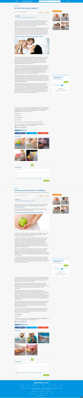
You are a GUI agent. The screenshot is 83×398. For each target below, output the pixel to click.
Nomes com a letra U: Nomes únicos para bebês (65, 28)
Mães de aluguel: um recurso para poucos (19, 159)
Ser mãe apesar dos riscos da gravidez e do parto (31, 159)
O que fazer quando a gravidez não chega (31, 341)
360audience (44, 395)
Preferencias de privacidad (23, 178)
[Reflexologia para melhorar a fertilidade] (31, 148)
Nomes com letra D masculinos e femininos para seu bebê (56, 28)
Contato (49, 385)
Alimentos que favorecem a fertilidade (19, 147)
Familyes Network (34, 391)
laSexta (41, 393)
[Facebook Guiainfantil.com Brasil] (56, 90)
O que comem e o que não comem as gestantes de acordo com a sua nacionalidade (31, 353)
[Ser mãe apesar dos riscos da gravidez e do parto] (31, 160)
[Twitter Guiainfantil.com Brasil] (63, 90)
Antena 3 (36, 393)
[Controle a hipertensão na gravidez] (20, 343)
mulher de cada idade (29, 92)
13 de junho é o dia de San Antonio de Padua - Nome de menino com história (56, 19)
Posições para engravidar (43, 146)
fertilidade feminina (33, 205)
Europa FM (52, 393)
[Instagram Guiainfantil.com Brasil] (60, 90)
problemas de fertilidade (39, 71)
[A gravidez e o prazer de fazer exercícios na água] (43, 343)
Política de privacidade (34, 385)
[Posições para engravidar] (43, 148)
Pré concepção (23, 319)
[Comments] (47, 12)
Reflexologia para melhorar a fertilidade (31, 147)
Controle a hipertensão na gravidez (19, 341)
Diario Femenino (48, 391)
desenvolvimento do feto (20, 206)
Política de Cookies (37, 178)
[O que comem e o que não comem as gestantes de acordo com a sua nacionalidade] (31, 355)
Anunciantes (55, 385)
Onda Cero (46, 393)
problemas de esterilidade (20, 245)
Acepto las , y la (28, 178)
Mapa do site (61, 385)
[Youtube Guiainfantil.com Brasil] (65, 90)
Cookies (27, 385)
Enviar (46, 180)
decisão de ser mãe (40, 28)
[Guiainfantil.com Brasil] (27, 1)
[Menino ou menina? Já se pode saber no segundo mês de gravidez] (20, 355)
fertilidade (33, 110)
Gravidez (16, 5)
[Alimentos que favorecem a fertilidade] (20, 148)
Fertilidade (22, 125)
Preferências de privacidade (61, 84)
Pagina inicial (17, 130)
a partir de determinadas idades (32, 68)
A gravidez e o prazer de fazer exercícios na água (43, 341)
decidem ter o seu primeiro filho (33, 20)
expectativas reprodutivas (21, 81)
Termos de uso (43, 385)
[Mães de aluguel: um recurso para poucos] (20, 160)
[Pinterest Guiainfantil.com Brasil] (58, 90)
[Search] (60, 1)
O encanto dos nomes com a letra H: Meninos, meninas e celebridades (65, 19)
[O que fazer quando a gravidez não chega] (31, 343)
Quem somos (22, 385)
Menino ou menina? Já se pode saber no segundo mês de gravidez (19, 353)
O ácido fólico (18, 257)
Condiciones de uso (30, 178)
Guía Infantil (42, 391)
